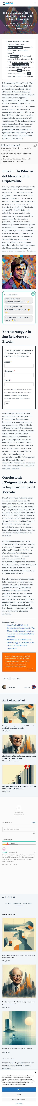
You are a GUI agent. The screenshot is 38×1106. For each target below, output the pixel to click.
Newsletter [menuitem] (17, 903)
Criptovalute (8, 25)
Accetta (19, 1089)
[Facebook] (3, 897)
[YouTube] (14, 897)
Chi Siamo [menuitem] (8, 903)
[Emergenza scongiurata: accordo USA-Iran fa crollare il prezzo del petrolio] (19, 713)
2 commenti (16, 761)
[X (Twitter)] (5, 897)
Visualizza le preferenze (19, 1100)
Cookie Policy (19, 1103)
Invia (7, 403)
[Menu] (35, 3)
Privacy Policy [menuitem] (28, 903)
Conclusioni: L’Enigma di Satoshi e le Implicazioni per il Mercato (17, 160)
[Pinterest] (11, 897)
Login (33, 822)
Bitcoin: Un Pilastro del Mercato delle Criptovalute (17, 149)
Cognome (9, 371)
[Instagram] (8, 897)
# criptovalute (15, 679)
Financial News (18, 25)
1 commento (19, 28)
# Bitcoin (5, 679)
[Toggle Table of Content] (34, 145)
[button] (35, 1072)
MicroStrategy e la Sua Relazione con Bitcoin (17, 154)
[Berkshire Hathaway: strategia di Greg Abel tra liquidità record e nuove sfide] (19, 774)
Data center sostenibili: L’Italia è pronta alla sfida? (17, 1048)
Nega (19, 1094)
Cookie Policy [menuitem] (19, 906)
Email (7, 380)
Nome (7, 361)
